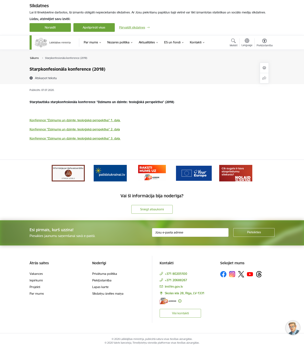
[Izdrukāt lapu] (264, 68)
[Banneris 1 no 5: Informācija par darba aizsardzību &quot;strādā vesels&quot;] (68, 173)
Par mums (37, 293)
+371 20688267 (176, 280)
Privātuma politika (104, 274)
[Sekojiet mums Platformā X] (241, 274)
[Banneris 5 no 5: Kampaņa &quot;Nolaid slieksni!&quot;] (235, 173)
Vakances (36, 274)
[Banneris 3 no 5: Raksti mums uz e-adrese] (152, 173)
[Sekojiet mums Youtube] (250, 274)
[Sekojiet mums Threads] (259, 274)
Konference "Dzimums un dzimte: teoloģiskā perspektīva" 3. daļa (75, 138)
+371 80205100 (176, 274)
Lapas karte (100, 287)
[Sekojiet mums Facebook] (223, 274)
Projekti (35, 287)
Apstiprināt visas (94, 27)
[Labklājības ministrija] (53, 43)
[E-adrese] (168, 301)
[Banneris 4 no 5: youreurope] (194, 173)
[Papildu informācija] (179, 301)
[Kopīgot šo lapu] (264, 78)
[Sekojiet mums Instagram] (232, 274)
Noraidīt (50, 27)
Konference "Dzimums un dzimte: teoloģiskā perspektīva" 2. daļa (75, 129)
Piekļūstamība (101, 280)
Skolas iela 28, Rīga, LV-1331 (185, 293)
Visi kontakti (180, 313)
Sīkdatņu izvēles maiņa (107, 293)
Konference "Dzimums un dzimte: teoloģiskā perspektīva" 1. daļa (75, 120)
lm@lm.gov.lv (174, 286)
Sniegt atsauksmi (152, 209)
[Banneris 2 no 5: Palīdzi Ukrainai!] (110, 173)
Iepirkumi (36, 280)
